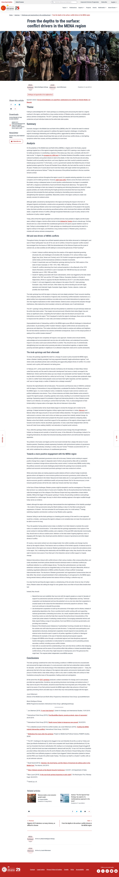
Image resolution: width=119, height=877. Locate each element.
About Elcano (112, 7)
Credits (66, 869)
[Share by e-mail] (11, 109)
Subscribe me (17, 141)
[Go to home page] (12, 7)
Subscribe (104, 2)
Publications (73, 7)
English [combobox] (113, 2)
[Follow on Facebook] (98, 871)
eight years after (61, 180)
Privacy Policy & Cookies (54, 869)
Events (95, 7)
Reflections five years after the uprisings (40, 734)
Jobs (87, 869)
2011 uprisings (44, 680)
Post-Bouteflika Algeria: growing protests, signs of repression (68, 715)
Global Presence (20, 2)
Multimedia (101, 7)
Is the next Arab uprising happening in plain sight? (55, 774)
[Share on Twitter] (15, 104)
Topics (64, 7)
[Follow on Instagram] (107, 871)
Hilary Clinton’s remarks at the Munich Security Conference (46, 770)
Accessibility (80, 869)
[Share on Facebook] (11, 104)
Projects (88, 7)
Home (11, 15)
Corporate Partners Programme (90, 2)
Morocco (82, 410)
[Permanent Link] (15, 109)
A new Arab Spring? (47, 710)
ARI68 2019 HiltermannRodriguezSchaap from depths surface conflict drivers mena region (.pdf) (18, 125)
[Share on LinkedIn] (19, 104)
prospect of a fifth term (51, 155)
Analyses (17, 15)
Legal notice (41, 869)
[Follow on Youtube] (116, 871)
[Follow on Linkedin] (111, 871)
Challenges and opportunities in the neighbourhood (36, 15)
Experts (80, 7)
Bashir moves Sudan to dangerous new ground (63, 722)
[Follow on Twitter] (103, 871)
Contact (32, 869)
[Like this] (29, 811)
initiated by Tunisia (66, 221)
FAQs (72, 869)
